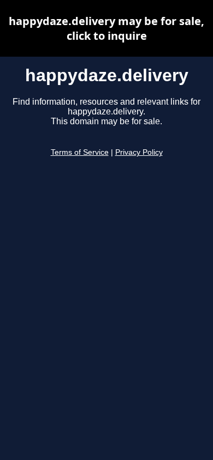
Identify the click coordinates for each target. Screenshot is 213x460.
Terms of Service (80, 152)
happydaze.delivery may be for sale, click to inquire (106, 28)
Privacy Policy (139, 152)
